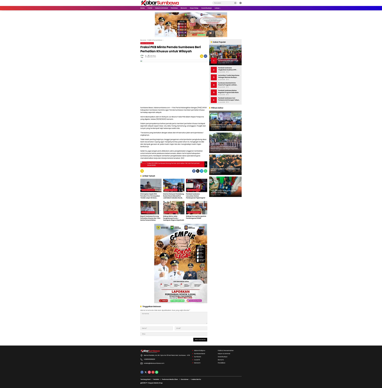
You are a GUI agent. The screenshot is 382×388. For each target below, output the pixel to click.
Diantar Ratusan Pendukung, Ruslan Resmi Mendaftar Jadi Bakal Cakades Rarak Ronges (173, 196)
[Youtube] (153, 372)
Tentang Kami (145, 379)
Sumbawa (197, 357)
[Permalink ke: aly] (142, 56)
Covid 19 (197, 360)
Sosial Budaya (222, 357)
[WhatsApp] (205, 171)
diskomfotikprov (199, 351)
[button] (235, 3)
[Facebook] (194, 171)
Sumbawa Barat (199, 354)
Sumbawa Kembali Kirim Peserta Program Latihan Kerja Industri (227, 84)
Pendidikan (221, 363)
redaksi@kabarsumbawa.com (154, 363)
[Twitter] (197, 171)
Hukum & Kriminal (224, 354)
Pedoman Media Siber (170, 379)
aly (146, 55)
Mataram (197, 363)
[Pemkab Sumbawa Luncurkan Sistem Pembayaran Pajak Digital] (196, 185)
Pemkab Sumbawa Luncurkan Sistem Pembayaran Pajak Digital (195, 196)
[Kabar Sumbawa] (160, 3)
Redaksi (156, 379)
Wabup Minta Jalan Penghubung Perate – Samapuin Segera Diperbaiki (173, 218)
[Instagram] (149, 372)
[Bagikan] (205, 56)
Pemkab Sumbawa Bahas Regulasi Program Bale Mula (228, 91)
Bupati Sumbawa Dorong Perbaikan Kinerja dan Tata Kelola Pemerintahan (150, 218)
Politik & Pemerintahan (147, 43)
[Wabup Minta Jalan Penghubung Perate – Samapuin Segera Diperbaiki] (173, 207)
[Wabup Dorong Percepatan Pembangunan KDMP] (196, 207)
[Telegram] (201, 171)
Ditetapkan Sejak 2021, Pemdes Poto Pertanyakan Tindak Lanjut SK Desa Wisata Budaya (150, 196)
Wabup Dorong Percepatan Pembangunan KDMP (196, 217)
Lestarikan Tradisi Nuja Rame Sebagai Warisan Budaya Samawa (228, 76)
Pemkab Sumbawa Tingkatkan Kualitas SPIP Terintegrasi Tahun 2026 (227, 69)
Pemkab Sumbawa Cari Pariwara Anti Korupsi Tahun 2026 (228, 99)
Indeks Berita (196, 379)
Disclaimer (185, 379)
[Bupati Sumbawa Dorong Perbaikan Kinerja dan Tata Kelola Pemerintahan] (151, 207)
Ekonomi (221, 360)
